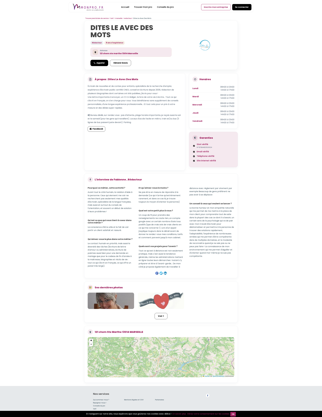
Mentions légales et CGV (134, 400)
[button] (91, 340)
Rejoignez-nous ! (99, 403)
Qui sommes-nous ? (101, 400)
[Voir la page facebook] (208, 395)
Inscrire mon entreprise (216, 7)
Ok (233, 414)
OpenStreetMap (218, 376)
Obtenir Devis (120, 62)
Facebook (98, 128)
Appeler (100, 62)
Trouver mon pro (143, 7)
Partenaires (159, 400)
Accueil (125, 7)
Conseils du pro (165, 7)
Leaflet (206, 376)
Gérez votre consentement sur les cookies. (208, 413)
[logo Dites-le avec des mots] (161, 301)
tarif (94, 409)
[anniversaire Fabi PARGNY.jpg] (111, 301)
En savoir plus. (179, 413)
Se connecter (242, 7)
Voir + (161, 316)
